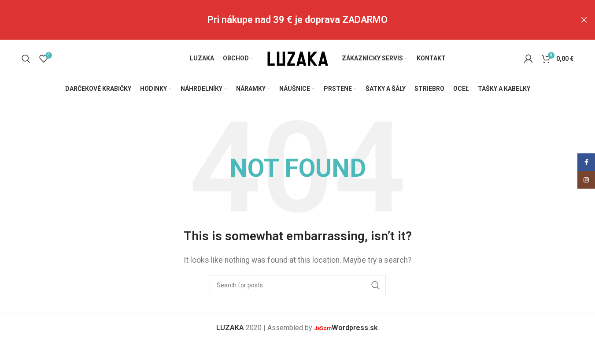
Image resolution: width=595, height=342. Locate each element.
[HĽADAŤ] (376, 285)
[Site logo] (298, 58)
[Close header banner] (584, 20)
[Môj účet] (528, 58)
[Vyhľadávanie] (26, 58)
